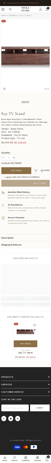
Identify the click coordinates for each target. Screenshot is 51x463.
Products (13, 15)
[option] (25, 56)
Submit (39, 408)
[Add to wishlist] (35, 325)
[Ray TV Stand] (25, 331)
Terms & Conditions (30, 177)
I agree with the (13, 177)
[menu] (2, 9)
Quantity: (5, 152)
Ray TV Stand (25, 352)
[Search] (10, 9)
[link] (36, 170)
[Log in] (40, 9)
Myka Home (17, 128)
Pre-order (16, 170)
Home (3, 15)
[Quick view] (35, 330)
